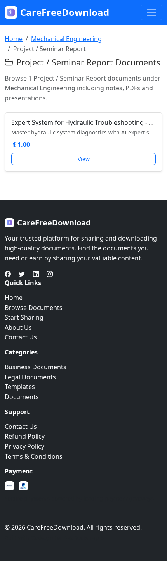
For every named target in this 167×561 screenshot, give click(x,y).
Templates (20, 386)
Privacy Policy (24, 446)
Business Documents (35, 367)
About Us (18, 327)
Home (14, 38)
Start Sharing (24, 317)
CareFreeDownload (64, 12)
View (84, 159)
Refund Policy (25, 436)
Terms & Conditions (34, 456)
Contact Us (21, 337)
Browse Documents (34, 307)
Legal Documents (30, 377)
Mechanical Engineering (66, 38)
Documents (22, 396)
